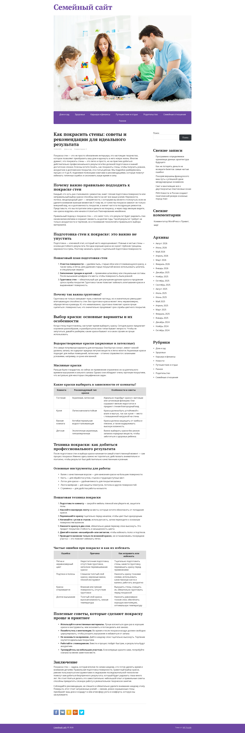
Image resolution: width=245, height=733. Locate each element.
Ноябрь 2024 (162, 326)
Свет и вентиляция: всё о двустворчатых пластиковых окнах (173, 187)
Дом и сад (64, 114)
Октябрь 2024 (162, 330)
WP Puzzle (187, 727)
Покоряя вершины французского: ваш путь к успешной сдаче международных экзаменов (172, 179)
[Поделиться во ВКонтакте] (62, 712)
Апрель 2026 (162, 255)
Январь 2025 (162, 318)
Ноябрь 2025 (162, 276)
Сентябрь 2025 (163, 284)
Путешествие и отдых (127, 114)
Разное (122, 120)
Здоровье (80, 114)
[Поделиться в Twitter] (81, 712)
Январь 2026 (162, 268)
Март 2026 (161, 260)
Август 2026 (161, 243)
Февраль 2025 (163, 313)
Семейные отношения (174, 114)
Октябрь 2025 (162, 280)
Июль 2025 (161, 293)
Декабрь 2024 (162, 322)
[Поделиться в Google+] (75, 712)
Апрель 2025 (162, 305)
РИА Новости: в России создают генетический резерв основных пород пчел (172, 196)
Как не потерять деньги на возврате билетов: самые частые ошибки (172, 169)
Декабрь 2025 (162, 272)
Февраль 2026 (163, 264)
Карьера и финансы (100, 114)
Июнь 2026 (161, 247)
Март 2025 (161, 309)
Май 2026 (160, 251)
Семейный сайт (83, 7)
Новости (160, 360)
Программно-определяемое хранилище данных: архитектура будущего (172, 159)
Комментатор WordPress (166, 221)
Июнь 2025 (161, 297)
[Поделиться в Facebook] (56, 712)
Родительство (150, 114)
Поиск (156, 133)
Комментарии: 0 (80, 149)
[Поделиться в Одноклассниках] (68, 712)
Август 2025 (161, 288)
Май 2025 (160, 301)
